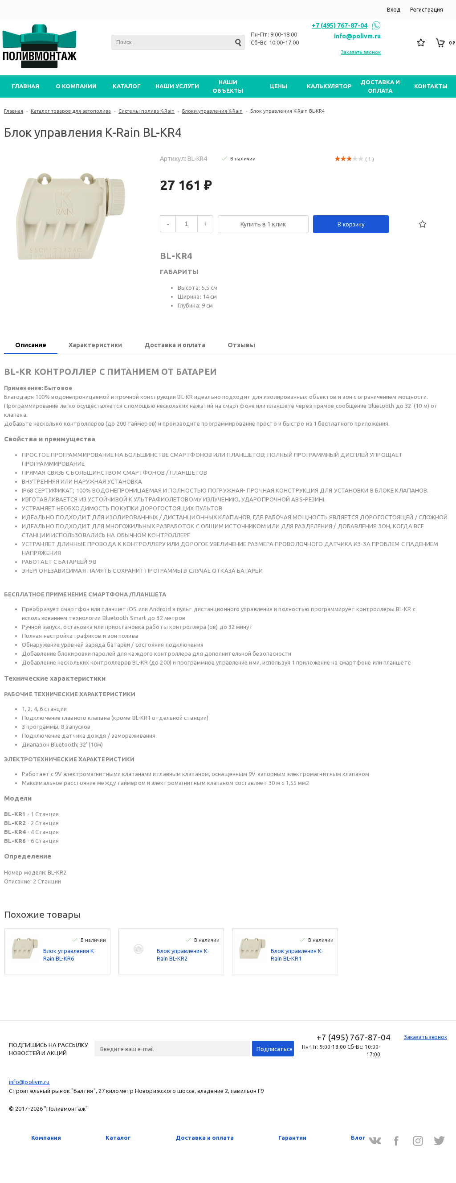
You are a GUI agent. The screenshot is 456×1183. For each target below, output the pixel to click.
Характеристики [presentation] (95, 345)
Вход (393, 9)
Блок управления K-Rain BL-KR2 (183, 954)
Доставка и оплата (204, 1137)
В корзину (351, 224)
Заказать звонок (361, 52)
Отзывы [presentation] (241, 345)
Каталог (118, 1137)
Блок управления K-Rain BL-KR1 (297, 954)
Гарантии (292, 1137)
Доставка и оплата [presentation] (174, 345)
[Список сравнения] (402, 42)
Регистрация (426, 9)
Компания (46, 1137)
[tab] (30, 346)
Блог (358, 1137)
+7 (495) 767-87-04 (339, 25)
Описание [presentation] (30, 345)
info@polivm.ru (357, 36)
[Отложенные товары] (421, 42)
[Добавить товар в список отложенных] (422, 224)
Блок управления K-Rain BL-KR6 (69, 954)
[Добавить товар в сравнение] (403, 224)
